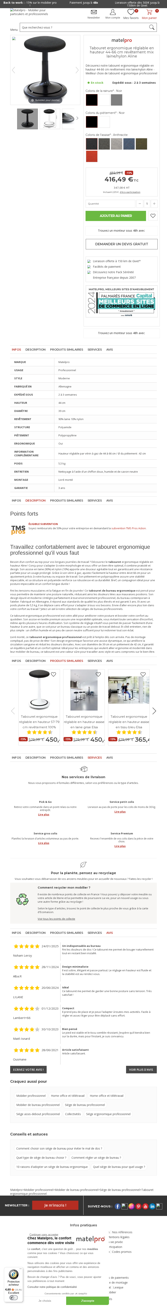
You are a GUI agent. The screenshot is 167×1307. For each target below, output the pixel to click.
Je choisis (44, 1300)
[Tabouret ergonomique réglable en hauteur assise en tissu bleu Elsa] (128, 690)
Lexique (118, 1287)
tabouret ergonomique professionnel (37, 615)
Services (95, 349)
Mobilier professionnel (31, 1096)
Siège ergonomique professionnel (108, 1114)
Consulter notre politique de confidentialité (52, 1286)
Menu (14, 30)
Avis (109, 349)
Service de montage (114, 1282)
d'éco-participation (130, 192)
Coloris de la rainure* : (104, 91)
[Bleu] (129, 144)
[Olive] (141, 144)
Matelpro (16, 1190)
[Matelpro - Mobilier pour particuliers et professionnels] (32, 13)
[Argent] (116, 100)
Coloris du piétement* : (105, 113)
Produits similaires (66, 349)
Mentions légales (118, 1237)
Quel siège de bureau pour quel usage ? (119, 1167)
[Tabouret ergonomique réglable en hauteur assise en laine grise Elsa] (84, 690)
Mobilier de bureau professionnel (38, 1105)
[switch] (14, 1297)
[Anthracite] (91, 144)
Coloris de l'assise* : (107, 135)
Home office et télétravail (68, 1096)
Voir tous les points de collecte (56, 919)
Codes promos (122, 1252)
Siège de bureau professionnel (85, 1105)
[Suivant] (77, 70)
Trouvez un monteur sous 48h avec (122, 230)
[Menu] (20, 1269)
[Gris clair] (116, 144)
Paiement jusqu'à (57, 2)
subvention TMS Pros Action (128, 528)
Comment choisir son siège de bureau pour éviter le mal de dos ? (59, 1148)
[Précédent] (13, 70)
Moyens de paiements (114, 1277)
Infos (16, 349)
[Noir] (91, 100)
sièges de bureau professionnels (102, 609)
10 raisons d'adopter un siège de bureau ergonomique (52, 1167)
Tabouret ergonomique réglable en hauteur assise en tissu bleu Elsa (129, 722)
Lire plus (43, 814)
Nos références (122, 1232)
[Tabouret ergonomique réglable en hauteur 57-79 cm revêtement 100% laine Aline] (39, 690)
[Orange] (91, 156)
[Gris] (104, 144)
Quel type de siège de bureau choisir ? (41, 1158)
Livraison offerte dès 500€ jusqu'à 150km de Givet (110, 4)
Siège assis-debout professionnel (38, 1114)
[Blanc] (104, 100)
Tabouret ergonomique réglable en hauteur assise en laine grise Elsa (84, 722)
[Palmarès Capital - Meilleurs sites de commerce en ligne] (122, 301)
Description (35, 349)
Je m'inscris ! (55, 1205)
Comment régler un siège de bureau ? (96, 1158)
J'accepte (87, 1300)
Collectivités (73, 1114)
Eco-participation (111, 1247)
